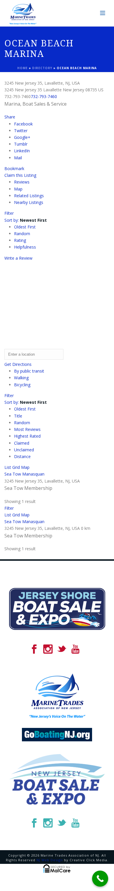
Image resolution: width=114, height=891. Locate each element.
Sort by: (25, 220)
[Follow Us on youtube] (75, 649)
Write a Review (18, 258)
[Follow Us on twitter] (61, 649)
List (7, 467)
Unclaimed (24, 450)
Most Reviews (27, 429)
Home (22, 68)
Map (18, 189)
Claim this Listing (20, 175)
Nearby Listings (28, 202)
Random (22, 233)
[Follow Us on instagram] (48, 649)
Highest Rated (27, 436)
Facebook (23, 124)
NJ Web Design (50, 860)
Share (9, 117)
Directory (42, 68)
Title (18, 416)
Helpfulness (25, 247)
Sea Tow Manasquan (24, 474)
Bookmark (14, 168)
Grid (16, 467)
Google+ (22, 137)
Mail (18, 157)
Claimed (21, 443)
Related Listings (29, 195)
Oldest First (25, 227)
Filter (9, 213)
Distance (22, 456)
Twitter (20, 130)
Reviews (22, 182)
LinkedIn (22, 150)
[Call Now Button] (100, 879)
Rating (20, 240)
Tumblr (20, 144)
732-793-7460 (44, 96)
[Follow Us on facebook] (34, 649)
